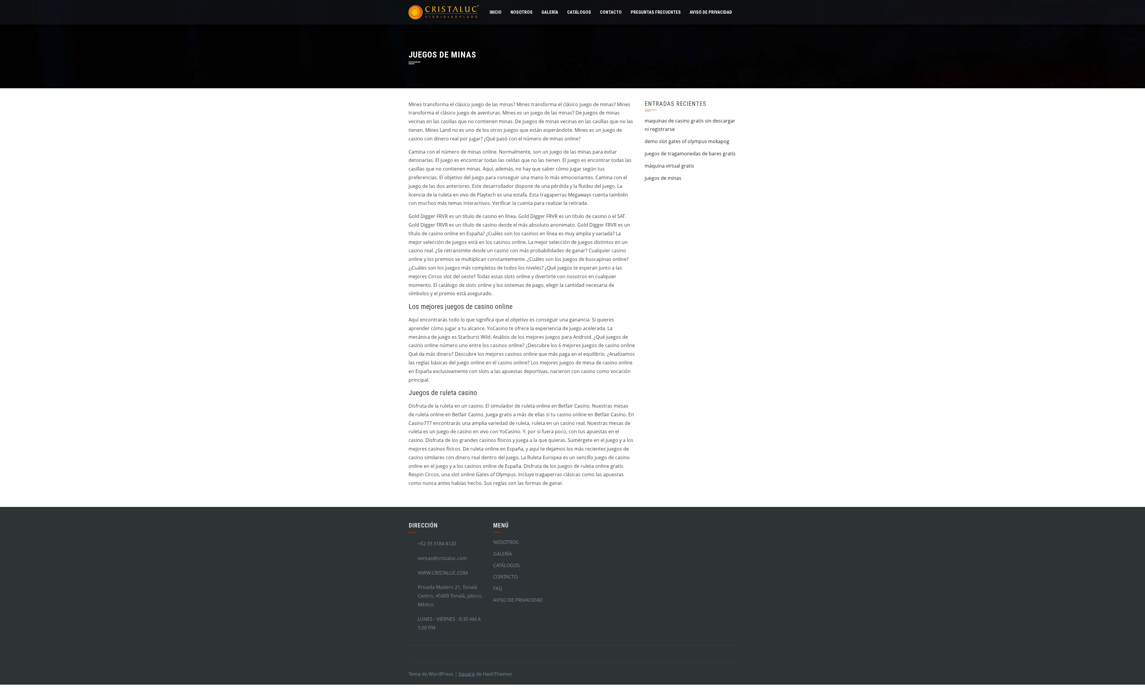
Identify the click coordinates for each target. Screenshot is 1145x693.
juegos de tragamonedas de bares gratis (690, 153)
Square (467, 674)
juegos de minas (663, 178)
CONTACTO (611, 12)
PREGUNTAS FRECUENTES (656, 12)
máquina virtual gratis (669, 166)
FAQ (497, 588)
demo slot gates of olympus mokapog (687, 141)
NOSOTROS (521, 12)
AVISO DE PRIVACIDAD (711, 12)
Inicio (496, 12)
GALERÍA (549, 12)
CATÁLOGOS (579, 12)
